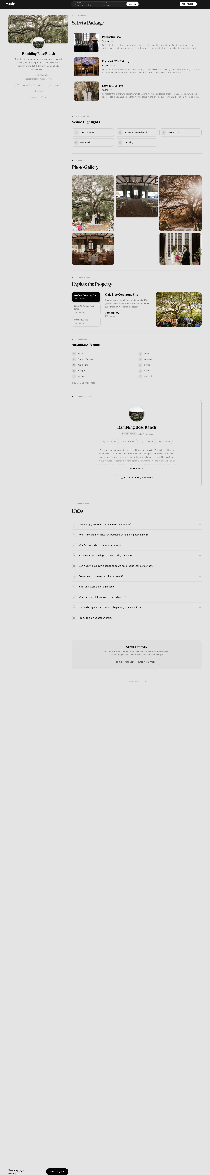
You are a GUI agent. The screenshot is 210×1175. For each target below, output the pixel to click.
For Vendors (188, 4)
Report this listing (137, 681)
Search (132, 4)
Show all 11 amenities (83, 383)
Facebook (56, 85)
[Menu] (201, 4)
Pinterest (40, 85)
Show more (135, 468)
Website (40, 91)
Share (34, 97)
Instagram (24, 85)
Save (46, 97)
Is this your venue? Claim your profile (137, 662)
